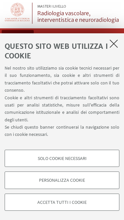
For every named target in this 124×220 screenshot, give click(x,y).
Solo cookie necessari (62, 158)
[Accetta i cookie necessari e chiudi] (113, 43)
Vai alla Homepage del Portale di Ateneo (17, 13)
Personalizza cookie (62, 180)
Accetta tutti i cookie (62, 202)
